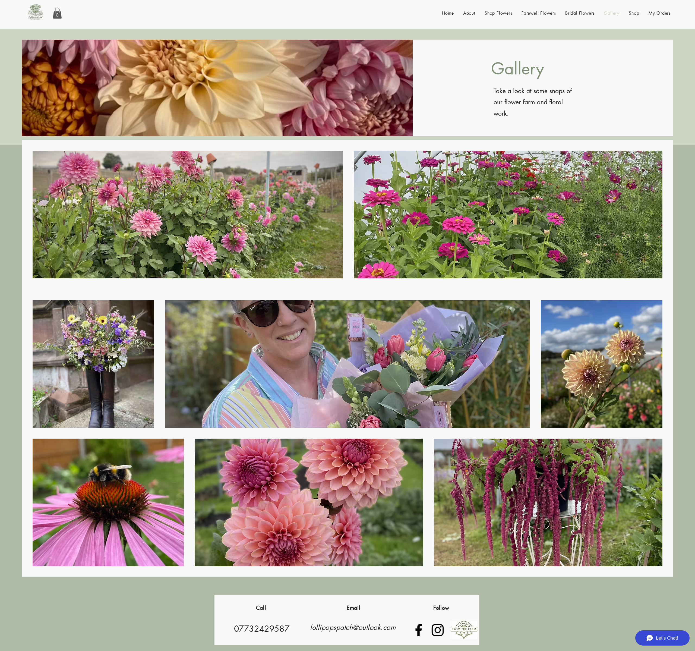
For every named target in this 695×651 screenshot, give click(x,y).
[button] (57, 13)
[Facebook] (418, 630)
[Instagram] (437, 630)
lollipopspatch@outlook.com (353, 627)
